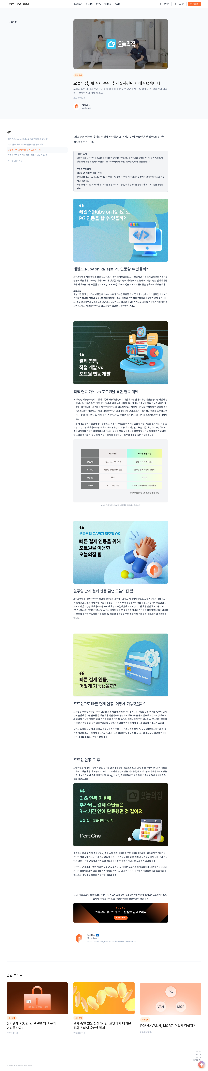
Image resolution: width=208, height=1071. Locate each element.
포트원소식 (78, 4)
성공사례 (89, 4)
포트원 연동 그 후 (15, 160)
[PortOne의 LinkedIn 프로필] (97, 935)
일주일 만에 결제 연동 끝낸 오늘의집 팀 (24, 150)
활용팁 (98, 4)
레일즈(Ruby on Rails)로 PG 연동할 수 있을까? (28, 139)
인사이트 (107, 4)
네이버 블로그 (196, 1060)
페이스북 (198, 1057)
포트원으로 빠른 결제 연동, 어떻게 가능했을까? (27, 155)
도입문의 (181, 4)
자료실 (117, 4)
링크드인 (198, 1052)
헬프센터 (196, 4)
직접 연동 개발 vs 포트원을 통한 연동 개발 (25, 144)
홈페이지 (166, 4)
